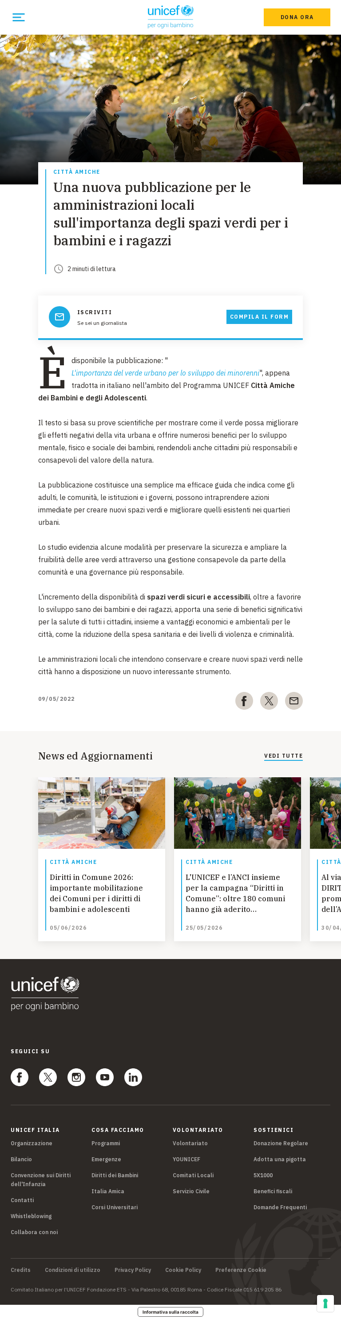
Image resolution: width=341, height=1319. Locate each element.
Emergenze (106, 1159)
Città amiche (76, 172)
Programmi (105, 1143)
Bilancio (21, 1159)
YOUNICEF (186, 1159)
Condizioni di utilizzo (72, 1270)
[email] (294, 702)
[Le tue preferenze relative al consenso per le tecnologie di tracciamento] (325, 1303)
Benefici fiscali (273, 1191)
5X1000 (263, 1175)
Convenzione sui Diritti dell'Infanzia (41, 1179)
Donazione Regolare (281, 1143)
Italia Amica (107, 1191)
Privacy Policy (133, 1270)
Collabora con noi (34, 1232)
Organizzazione (31, 1143)
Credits (21, 1270)
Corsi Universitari (114, 1207)
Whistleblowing (31, 1216)
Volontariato (190, 1143)
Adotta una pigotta (280, 1159)
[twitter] (269, 702)
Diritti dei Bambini (114, 1175)
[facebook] (244, 702)
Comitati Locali (193, 1175)
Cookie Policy (183, 1270)
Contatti (22, 1200)
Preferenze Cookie (240, 1270)
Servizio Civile (191, 1191)
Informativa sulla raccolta (170, 1312)
